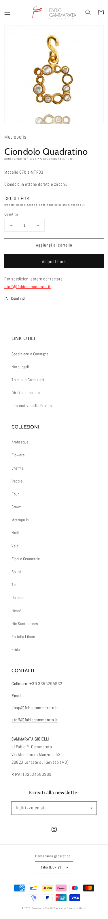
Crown (17, 506)
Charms (18, 468)
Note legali (20, 366)
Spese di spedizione (40, 205)
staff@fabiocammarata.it (27, 286)
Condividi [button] (18, 298)
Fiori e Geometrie (26, 558)
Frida (16, 649)
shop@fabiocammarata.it (35, 707)
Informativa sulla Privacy (32, 405)
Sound (16, 571)
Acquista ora (54, 261)
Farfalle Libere (23, 636)
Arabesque (20, 442)
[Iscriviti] (90, 808)
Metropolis (20, 519)
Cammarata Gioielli (42, 908)
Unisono (18, 597)
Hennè (17, 610)
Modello (11, 172)
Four (15, 494)
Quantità (11, 214)
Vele (15, 545)
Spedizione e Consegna (30, 353)
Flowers (18, 454)
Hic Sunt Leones (25, 623)
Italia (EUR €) (50, 867)
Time (15, 584)
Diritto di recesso (26, 392)
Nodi (15, 532)
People (17, 481)
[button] (7, 12)
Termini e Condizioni (28, 379)
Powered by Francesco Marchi (70, 908)
